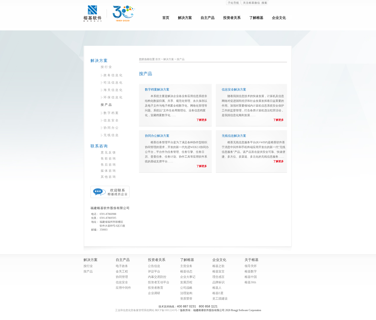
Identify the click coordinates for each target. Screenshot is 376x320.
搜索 (264, 2)
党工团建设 (220, 298)
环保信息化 (113, 97)
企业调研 (154, 293)
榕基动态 (186, 271)
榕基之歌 (218, 265)
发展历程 (186, 282)
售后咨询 (108, 164)
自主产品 (208, 18)
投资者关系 (232, 18)
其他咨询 (108, 176)
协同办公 (111, 127)
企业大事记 (187, 276)
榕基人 (217, 287)
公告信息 (154, 265)
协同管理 (122, 276)
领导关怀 (251, 265)
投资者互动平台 (158, 282)
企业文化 (279, 18)
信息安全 (111, 120)
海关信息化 (113, 90)
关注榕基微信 (251, 2)
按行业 (106, 67)
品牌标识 (218, 282)
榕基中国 (251, 276)
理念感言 (218, 276)
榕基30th (250, 282)
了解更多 (201, 119)
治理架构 (186, 293)
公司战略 (186, 287)
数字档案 (111, 113)
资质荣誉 (186, 298)
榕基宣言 (218, 271)
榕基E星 (217, 293)
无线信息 (111, 135)
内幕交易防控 (157, 276)
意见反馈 (108, 152)
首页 (165, 18)
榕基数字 (251, 271)
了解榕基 (256, 18)
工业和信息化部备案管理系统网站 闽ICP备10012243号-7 (147, 310)
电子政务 (122, 265)
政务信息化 (113, 75)
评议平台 (154, 271)
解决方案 (185, 18)
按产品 (106, 104)
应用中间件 (123, 287)
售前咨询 (108, 158)
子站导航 (233, 2)
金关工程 (122, 271)
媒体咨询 (108, 170)
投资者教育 (155, 287)
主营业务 (186, 265)
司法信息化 (113, 82)
